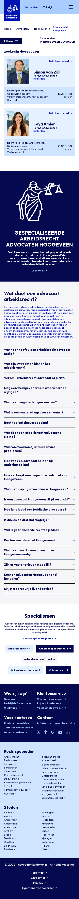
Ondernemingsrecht (18, 93)
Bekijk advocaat (59, 60)
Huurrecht (13, 100)
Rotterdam (39, 79)
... (21, 100)
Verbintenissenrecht (18, 96)
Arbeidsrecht (36, 142)
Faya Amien (44, 124)
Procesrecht (36, 90)
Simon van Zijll (46, 71)
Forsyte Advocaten (45, 76)
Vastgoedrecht (39, 96)
